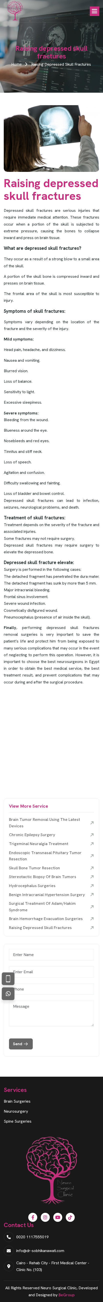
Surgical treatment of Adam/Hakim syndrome (42, 907)
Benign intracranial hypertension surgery (47, 894)
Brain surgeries (17, 1101)
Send (17, 1043)
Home (16, 64)
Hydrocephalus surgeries (32, 885)
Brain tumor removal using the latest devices (44, 823)
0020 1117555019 (32, 1237)
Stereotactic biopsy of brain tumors (42, 876)
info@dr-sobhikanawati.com (40, 1250)
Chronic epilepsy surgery (32, 834)
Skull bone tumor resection (34, 868)
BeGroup (66, 1295)
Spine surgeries (18, 1121)
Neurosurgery (16, 1111)
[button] (94, 11)
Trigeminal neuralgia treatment (38, 843)
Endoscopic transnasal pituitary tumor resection (45, 856)
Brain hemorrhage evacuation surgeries (46, 918)
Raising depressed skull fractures (40, 927)
